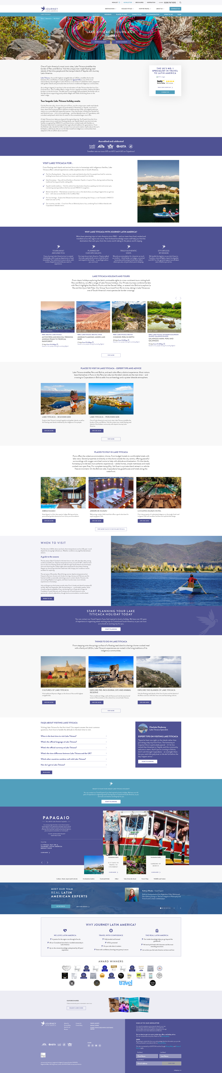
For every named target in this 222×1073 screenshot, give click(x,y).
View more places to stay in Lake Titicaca (111, 529)
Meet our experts (82, 907)
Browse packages (100, 42)
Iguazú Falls (77, 79)
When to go (168, 14)
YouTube (96, 1045)
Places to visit (121, 14)
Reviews (66, 1029)
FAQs (179, 14)
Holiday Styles (126, 9)
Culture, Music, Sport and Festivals (67, 879)
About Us (159, 9)
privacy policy (165, 1036)
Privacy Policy (67, 1025)
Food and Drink (104, 879)
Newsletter (128, 2)
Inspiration (151, 2)
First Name (140, 1052)
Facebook (88, 1045)
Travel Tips (144, 879)
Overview (96, 14)
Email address (140, 1059)
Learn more (44, 852)
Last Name (163, 1052)
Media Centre (94, 1025)
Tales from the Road (130, 879)
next (47, 862)
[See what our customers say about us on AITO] (165, 77)
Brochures (139, 2)
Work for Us (67, 1027)
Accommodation (152, 14)
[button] (176, 298)
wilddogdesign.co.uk (177, 1070)
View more (111, 355)
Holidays (107, 14)
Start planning (147, 762)
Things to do (137, 14)
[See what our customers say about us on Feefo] (165, 82)
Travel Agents (94, 1023)
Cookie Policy (79, 1025)
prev (41, 862)
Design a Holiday (121, 42)
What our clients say (164, 87)
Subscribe (171, 1063)
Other (116, 879)
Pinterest (92, 1045)
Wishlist (115, 2)
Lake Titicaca (45, 77)
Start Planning (111, 629)
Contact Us (175, 9)
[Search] (180, 2)
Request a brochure (76, 1008)
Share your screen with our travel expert (101, 1028)
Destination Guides (89, 879)
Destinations (109, 9)
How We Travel (144, 9)
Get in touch (60, 906)
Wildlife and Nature (160, 879)
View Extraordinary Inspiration (56, 834)
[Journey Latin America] (49, 9)
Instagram (99, 1045)
